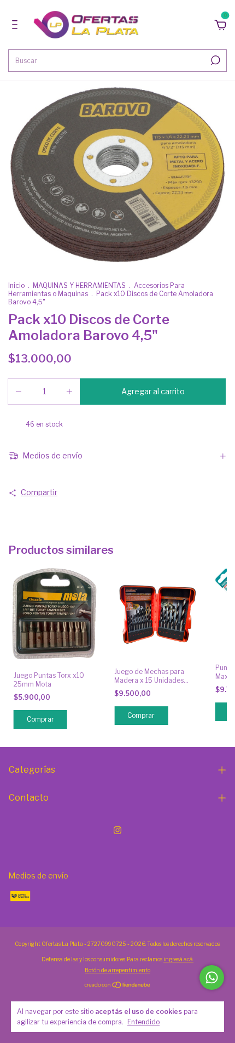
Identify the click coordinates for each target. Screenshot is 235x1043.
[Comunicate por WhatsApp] (211, 977)
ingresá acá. (178, 959)
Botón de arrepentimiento (117, 970)
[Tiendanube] (118, 985)
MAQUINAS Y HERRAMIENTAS (79, 285)
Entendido (143, 1022)
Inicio (16, 285)
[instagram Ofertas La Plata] (117, 830)
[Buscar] (214, 60)
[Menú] (16, 26)
